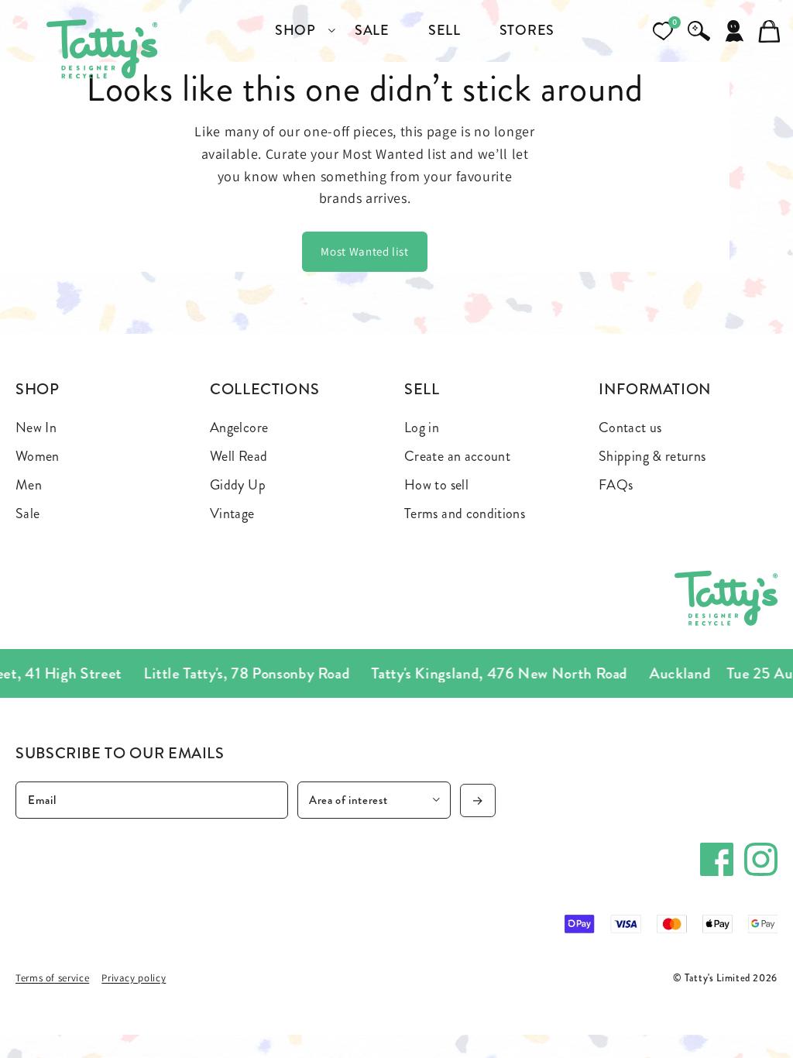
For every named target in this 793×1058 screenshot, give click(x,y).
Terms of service (52, 977)
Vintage (232, 513)
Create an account (457, 456)
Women (37, 456)
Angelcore (239, 427)
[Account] (734, 31)
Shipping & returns (652, 456)
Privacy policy (133, 977)
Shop (37, 389)
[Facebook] (716, 859)
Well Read (238, 456)
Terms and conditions (464, 513)
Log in (421, 427)
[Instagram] (761, 859)
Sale (27, 513)
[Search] (698, 31)
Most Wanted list (364, 251)
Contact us (630, 427)
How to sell (436, 485)
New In (36, 427)
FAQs (616, 485)
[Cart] (769, 31)
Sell (422, 389)
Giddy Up (238, 485)
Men (28, 485)
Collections (265, 389)
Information (655, 389)
